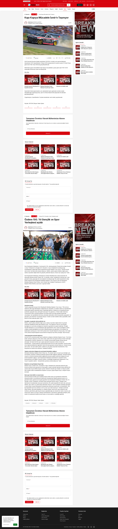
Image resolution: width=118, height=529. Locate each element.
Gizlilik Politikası (6, 524)
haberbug (30, 22)
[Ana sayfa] (24, 9)
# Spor (46, 403)
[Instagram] (94, 527)
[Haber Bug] (33, 4)
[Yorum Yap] (57, 58)
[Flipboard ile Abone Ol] (35, 58)
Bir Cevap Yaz (28, 181)
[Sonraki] (33, 1)
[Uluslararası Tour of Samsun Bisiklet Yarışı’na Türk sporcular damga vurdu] (64, 167)
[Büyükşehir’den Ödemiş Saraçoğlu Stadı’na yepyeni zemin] (48, 167)
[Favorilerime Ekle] (54, 58)
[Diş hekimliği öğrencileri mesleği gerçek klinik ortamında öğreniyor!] (85, 26)
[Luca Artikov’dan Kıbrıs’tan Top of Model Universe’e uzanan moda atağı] (85, 60)
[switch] (93, 9)
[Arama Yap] (84, 5)
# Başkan (28, 403)
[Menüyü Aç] (24, 5)
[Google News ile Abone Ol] (29, 58)
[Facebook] (88, 527)
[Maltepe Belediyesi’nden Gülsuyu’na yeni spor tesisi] (47, 82)
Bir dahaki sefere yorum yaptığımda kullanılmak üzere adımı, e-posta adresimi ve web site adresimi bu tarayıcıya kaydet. (48, 206)
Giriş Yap (37, 209)
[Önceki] (31, 1)
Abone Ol (80, 4)
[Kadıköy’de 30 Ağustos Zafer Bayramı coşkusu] (85, 47)
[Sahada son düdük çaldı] (63, 82)
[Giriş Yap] (90, 5)
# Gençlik (41, 403)
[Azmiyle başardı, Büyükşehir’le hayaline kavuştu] (32, 82)
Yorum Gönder (29, 209)
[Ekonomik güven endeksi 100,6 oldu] (85, 72)
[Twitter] (91, 527)
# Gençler (34, 403)
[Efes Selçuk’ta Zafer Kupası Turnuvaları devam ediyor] (32, 167)
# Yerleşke (53, 403)
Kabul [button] (15, 524)
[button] (87, 5)
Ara (68, 5)
